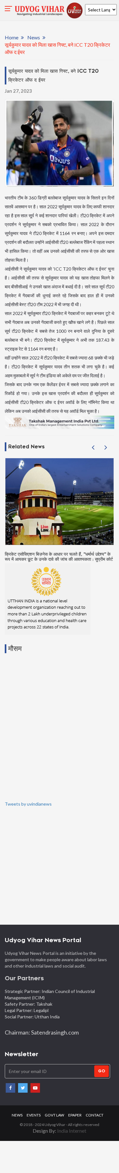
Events (34, 1115)
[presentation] (93, 447)
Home (11, 37)
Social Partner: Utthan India (33, 1016)
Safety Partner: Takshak (28, 1004)
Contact (94, 1115)
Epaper (75, 1115)
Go (101, 1071)
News (33, 37)
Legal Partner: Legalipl (27, 1010)
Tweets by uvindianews (28, 804)
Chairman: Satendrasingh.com (42, 1032)
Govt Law (54, 1115)
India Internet (71, 1131)
